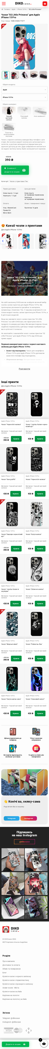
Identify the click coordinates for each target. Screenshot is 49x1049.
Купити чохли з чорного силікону (17, 976)
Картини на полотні (11, 995)
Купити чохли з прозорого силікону (18, 984)
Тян (21, 310)
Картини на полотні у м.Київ (15, 999)
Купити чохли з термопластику (16, 980)
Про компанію (9, 961)
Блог (5, 973)
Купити (16, 439)
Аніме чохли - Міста (11, 988)
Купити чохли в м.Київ (12, 992)
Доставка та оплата (11, 965)
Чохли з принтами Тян (19, 181)
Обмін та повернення (12, 969)
